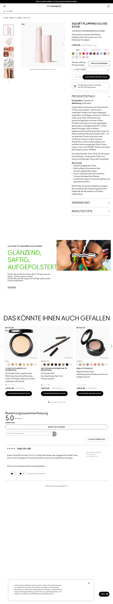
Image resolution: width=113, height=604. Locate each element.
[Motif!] (95, 364)
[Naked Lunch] (98, 364)
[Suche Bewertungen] (54, 434)
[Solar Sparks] (80, 57)
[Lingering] (59, 364)
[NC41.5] (12, 364)
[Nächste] (35, 364)
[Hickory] (55, 364)
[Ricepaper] (83, 364)
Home (6, 18)
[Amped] (87, 53)
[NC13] (27, 364)
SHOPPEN (12, 287)
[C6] (20, 364)
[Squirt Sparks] (87, 57)
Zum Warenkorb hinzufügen (96, 77)
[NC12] (24, 364)
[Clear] (76, 53)
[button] (104, 594)
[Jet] (90, 53)
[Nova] (101, 53)
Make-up (12, 18)
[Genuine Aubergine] (52, 364)
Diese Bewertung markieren (36, 473)
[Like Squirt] (73, 53)
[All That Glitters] (87, 364)
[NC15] (31, 364)
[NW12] (16, 364)
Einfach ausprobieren (99, 63)
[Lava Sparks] (108, 53)
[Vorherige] (7, 364)
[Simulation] (105, 53)
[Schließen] (89, 583)
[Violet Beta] (97, 53)
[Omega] (63, 364)
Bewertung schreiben (56, 427)
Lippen (19, 18)
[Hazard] (80, 53)
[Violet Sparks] (83, 57)
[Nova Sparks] (73, 57)
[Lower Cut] (94, 53)
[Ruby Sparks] (76, 57)
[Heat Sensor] (83, 53)
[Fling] (48, 364)
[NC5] (9, 364)
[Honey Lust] (102, 364)
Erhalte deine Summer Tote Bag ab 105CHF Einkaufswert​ (56, 1)
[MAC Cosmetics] (54, 6)
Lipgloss (26, 18)
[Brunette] (44, 364)
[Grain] (91, 364)
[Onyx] (67, 364)
